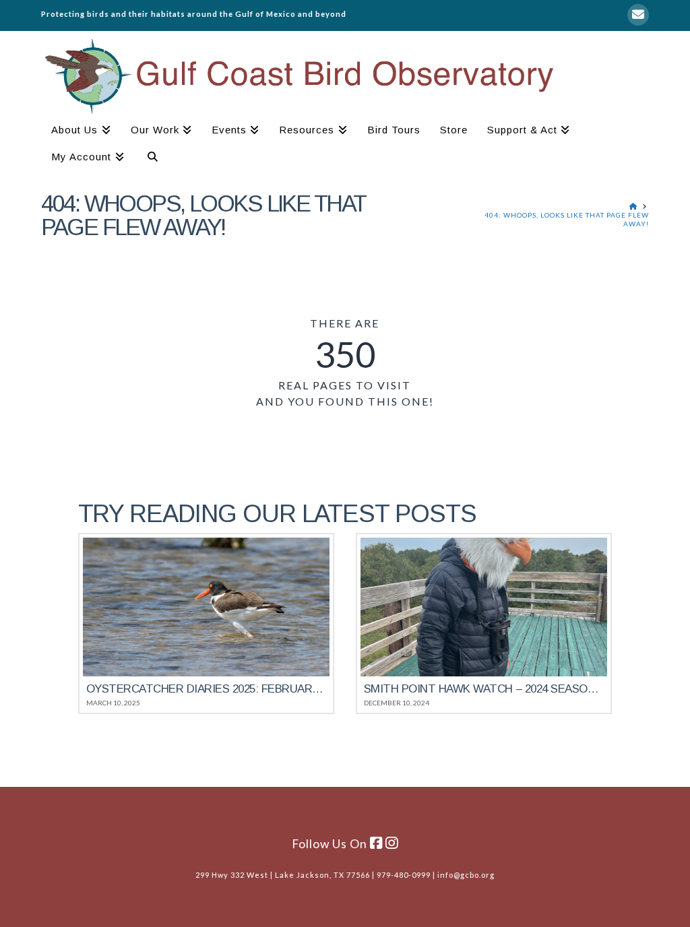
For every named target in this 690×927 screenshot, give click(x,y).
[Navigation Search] (147, 158)
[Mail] (638, 15)
